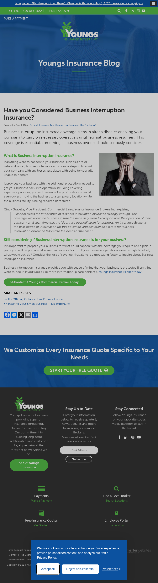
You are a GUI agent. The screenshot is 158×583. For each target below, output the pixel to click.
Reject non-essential (80, 569)
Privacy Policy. (47, 557)
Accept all (48, 569)
